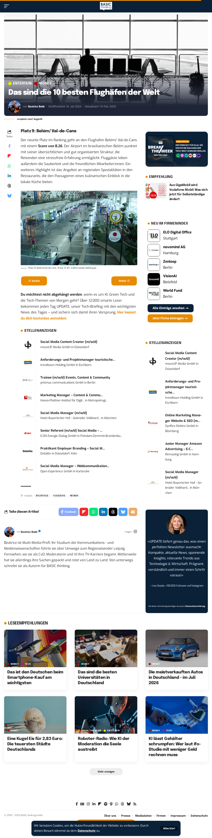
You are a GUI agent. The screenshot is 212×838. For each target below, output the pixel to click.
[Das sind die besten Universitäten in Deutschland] (106, 648)
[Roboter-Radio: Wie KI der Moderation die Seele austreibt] (106, 715)
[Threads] (122, 804)
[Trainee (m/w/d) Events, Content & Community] (28, 380)
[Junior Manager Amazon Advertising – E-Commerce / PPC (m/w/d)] (153, 451)
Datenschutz (86, 831)
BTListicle (42, 496)
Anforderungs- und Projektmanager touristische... (77, 360)
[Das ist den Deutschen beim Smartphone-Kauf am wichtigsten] (35, 648)
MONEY (45, 83)
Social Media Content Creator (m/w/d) (68, 342)
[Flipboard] (99, 804)
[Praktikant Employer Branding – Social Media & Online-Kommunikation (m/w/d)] (28, 451)
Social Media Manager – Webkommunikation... (75, 466)
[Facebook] (77, 804)
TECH (28, 664)
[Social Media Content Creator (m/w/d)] (28, 344)
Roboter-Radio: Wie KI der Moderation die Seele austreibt (103, 744)
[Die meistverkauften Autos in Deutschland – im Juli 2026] (177, 648)
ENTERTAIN (22, 83)
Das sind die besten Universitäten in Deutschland (97, 677)
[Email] (133, 512)
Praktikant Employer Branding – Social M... (72, 448)
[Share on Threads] (9, 186)
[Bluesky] (129, 804)
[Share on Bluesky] (9, 196)
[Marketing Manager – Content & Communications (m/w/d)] (28, 398)
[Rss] (135, 804)
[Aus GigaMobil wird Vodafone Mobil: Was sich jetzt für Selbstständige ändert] (156, 190)
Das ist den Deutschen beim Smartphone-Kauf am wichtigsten (35, 677)
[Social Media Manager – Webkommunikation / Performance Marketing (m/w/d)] (28, 469)
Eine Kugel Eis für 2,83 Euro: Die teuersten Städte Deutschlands (35, 744)
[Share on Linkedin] (9, 176)
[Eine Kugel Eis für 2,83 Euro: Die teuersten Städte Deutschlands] (35, 715)
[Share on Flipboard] (9, 156)
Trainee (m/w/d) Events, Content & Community (75, 377)
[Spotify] (105, 804)
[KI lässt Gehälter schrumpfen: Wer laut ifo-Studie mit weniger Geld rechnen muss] (177, 715)
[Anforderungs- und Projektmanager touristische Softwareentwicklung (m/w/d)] (28, 362)
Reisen (74, 496)
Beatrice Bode (36, 106)
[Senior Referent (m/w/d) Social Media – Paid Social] (28, 433)
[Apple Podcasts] (111, 804)
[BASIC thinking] (106, 6)
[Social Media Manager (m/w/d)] (28, 415)
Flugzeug (59, 496)
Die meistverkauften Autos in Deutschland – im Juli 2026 (176, 677)
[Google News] (82, 804)
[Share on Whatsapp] (9, 166)
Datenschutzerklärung (195, 606)
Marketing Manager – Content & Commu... (71, 395)
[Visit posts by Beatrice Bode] (14, 106)
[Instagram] (135, 532)
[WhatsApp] (116, 804)
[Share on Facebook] (9, 146)
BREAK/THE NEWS (91, 731)
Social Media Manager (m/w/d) (63, 413)
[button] (169, 828)
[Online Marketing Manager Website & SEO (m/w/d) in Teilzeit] (153, 423)
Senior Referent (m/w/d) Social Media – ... (71, 431)
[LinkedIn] (93, 804)
